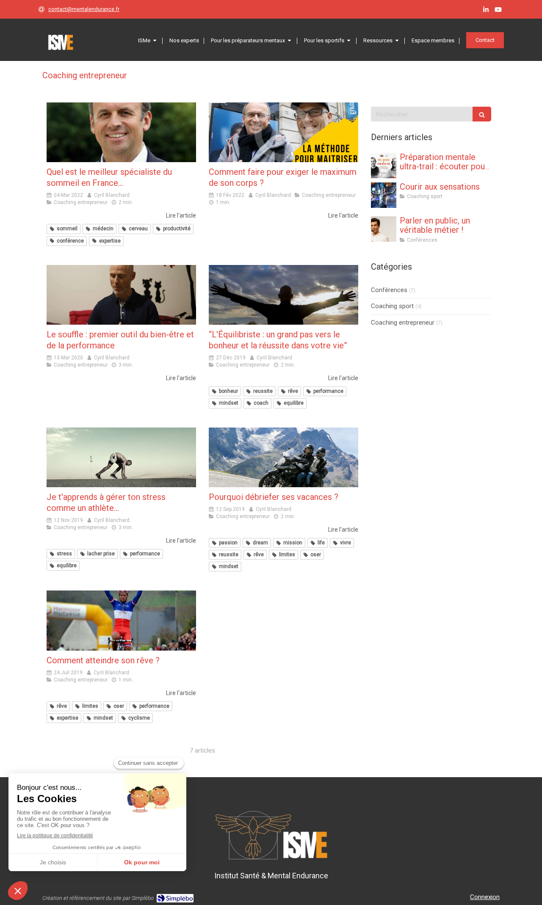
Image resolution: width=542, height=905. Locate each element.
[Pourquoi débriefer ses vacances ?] (283, 457)
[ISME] (383, 165)
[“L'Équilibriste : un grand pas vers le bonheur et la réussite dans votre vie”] (283, 295)
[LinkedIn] (486, 11)
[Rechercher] (482, 114)
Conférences (389, 290)
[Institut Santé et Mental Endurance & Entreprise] (60, 42)
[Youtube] (498, 11)
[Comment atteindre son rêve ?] (121, 620)
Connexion (485, 897)
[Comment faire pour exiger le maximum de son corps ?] (283, 132)
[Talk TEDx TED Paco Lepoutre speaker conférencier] (383, 229)
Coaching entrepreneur (402, 322)
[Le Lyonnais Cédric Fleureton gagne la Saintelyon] (383, 195)
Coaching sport (392, 306)
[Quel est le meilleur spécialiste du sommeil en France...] (121, 132)
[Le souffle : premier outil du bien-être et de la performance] (121, 295)
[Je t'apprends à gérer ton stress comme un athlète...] (121, 457)
